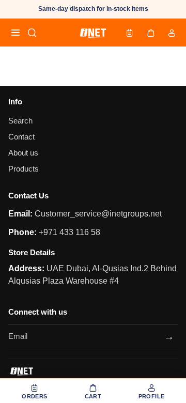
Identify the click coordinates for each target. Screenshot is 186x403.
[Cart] (151, 32)
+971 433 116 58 (68, 232)
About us (23, 153)
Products (23, 169)
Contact (21, 137)
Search (20, 121)
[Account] (171, 32)
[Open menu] (15, 32)
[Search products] (32, 32)
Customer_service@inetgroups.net (97, 213)
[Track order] (129, 32)
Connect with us (37, 311)
